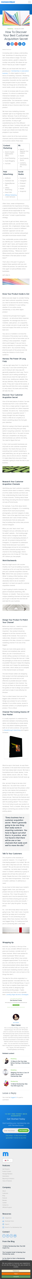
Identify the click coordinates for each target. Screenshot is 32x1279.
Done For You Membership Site (13, 1227)
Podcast (4, 1198)
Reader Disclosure (6, 49)
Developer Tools (9, 1221)
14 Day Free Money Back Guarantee (16, 1115)
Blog (3, 1195)
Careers (4, 1202)
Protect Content (6, 1171)
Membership (14, 1081)
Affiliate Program (7, 1207)
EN (8, 1160)
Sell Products (6, 1169)
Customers (5, 1193)
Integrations (8, 1218)
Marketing (10, 28)
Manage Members (7, 1174)
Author (16, 1022)
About (4, 1191)
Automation (5, 1176)
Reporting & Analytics (8, 1178)
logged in (14, 1097)
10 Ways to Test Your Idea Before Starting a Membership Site (20, 1063)
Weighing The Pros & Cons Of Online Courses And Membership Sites (20, 1074)
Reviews (4, 1200)
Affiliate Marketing (11, 195)
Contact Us (5, 1205)
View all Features (7, 1181)
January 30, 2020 (19, 28)
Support (7, 1224)
